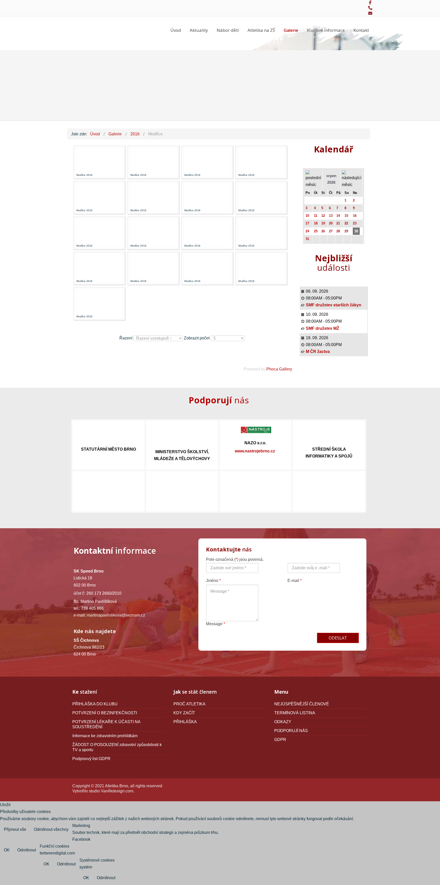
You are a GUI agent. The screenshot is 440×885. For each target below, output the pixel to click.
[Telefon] (370, 8)
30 (356, 231)
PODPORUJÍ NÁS (291, 731)
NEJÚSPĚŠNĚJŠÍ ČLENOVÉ (301, 704)
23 (354, 223)
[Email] (370, 13)
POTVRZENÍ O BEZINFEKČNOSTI (104, 713)
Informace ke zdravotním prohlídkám (105, 736)
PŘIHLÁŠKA (185, 722)
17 (307, 223)
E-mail (294, 580)
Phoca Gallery (279, 369)
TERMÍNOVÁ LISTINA (294, 713)
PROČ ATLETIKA (189, 704)
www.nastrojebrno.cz (255, 451)
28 (338, 231)
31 (307, 239)
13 (331, 216)
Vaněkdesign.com (117, 791)
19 (323, 223)
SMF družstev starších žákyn (333, 305)
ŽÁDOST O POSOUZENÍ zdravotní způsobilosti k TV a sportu (117, 747)
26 (323, 231)
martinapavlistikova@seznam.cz (116, 615)
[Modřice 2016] (86, 158)
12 (323, 216)
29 (346, 231)
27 (331, 231)
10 (307, 216)
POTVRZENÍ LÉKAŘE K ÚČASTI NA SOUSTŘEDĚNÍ (106, 724)
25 (316, 231)
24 (307, 231)
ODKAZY (282, 722)
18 (316, 223)
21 (338, 223)
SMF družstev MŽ (322, 328)
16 (354, 216)
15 (346, 216)
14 (338, 216)
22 (346, 223)
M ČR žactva (318, 351)
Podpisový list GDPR (91, 758)
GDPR (280, 739)
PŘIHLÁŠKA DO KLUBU (95, 704)
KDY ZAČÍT (184, 713)
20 (331, 223)
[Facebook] (370, 3)
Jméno (213, 580)
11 (315, 216)
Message (215, 624)
